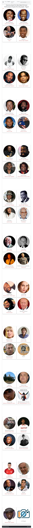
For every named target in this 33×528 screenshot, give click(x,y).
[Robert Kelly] (23, 378)
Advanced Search (12, 2)
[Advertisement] (16, 48)
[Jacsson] (9, 468)
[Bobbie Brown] (9, 332)
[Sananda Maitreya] (9, 259)
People (8, 1)
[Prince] (23, 77)
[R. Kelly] (9, 168)
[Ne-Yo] (9, 514)
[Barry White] (23, 151)
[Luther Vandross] (23, 15)
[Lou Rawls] (23, 242)
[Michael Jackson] (9, 15)
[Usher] (9, 123)
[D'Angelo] (9, 60)
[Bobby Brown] (9, 196)
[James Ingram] (9, 77)
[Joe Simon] (23, 123)
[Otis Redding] (23, 196)
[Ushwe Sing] (9, 395)
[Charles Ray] (23, 332)
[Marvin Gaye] (23, 106)
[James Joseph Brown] (23, 440)
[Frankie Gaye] (9, 287)
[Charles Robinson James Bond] (23, 259)
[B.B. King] (9, 32)
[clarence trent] (23, 423)
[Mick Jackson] (23, 213)
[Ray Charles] (23, 60)
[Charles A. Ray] (9, 440)
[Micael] (23, 485)
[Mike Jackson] (9, 485)
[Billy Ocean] (9, 242)
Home (6, 1)
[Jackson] (9, 378)
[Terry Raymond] (9, 349)
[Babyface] (23, 32)
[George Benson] (9, 151)
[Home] (3, 2)
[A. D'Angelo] (23, 514)
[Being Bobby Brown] (9, 423)
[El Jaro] (23, 349)
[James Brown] (23, 168)
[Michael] (9, 304)
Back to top (29, 526)
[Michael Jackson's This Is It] (23, 395)
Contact (18, 1)
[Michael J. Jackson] (23, 304)
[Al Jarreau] (9, 213)
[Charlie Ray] (23, 287)
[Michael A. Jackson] (23, 468)
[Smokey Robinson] (9, 106)
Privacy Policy (7, 526)
